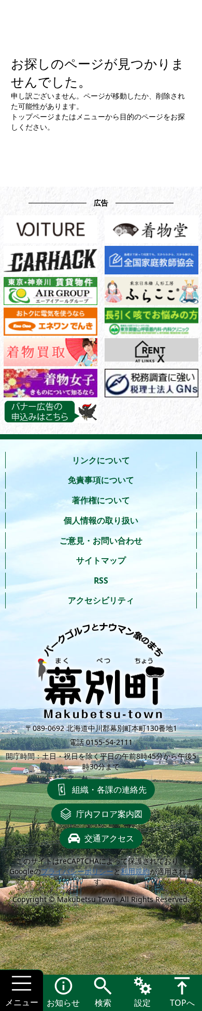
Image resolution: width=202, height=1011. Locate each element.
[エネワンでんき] (50, 319)
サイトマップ (101, 560)
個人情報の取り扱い (101, 520)
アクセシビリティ (101, 600)
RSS (101, 580)
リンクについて (101, 460)
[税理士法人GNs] (151, 380)
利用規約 (135, 871)
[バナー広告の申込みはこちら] (50, 411)
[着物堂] (151, 227)
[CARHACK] (50, 257)
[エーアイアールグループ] (50, 288)
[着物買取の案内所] (50, 350)
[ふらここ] (151, 288)
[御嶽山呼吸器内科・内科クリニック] (151, 319)
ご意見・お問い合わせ (101, 540)
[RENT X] (151, 350)
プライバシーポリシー (77, 871)
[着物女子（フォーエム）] (50, 380)
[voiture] (50, 227)
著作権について (101, 500)
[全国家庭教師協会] (151, 257)
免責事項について (101, 480)
